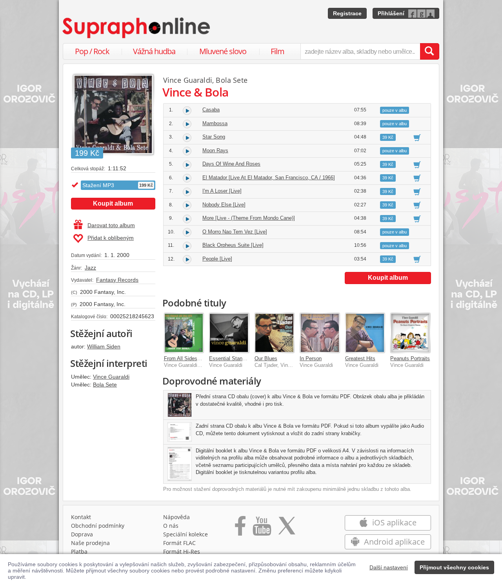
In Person (311, 358)
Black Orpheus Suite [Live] (233, 245)
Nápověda (176, 517)
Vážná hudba (154, 51)
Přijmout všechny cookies (454, 567)
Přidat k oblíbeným (110, 238)
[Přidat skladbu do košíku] (417, 137)
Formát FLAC (179, 543)
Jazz (90, 267)
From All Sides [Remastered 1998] (203, 358)
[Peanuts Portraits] (410, 333)
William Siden (103, 346)
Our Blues (266, 358)
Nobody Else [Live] (224, 205)
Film (277, 51)
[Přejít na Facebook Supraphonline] (240, 528)
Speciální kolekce (185, 534)
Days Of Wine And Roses (231, 164)
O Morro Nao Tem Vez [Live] (234, 232)
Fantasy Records (117, 280)
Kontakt (81, 517)
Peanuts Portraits (410, 358)
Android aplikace (393, 541)
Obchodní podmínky (97, 525)
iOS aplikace (393, 522)
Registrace (347, 13)
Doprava (82, 534)
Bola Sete (105, 384)
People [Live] (217, 259)
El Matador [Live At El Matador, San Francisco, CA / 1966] (268, 177)
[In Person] (319, 333)
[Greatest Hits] (365, 333)
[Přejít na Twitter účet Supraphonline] (286, 528)
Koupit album (113, 203)
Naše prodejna (90, 543)
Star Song (213, 137)
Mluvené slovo (222, 51)
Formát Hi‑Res (181, 551)
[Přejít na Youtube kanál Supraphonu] (261, 528)
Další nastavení (388, 567)
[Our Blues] (274, 333)
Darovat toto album (111, 225)
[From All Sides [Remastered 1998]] (184, 333)
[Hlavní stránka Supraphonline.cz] (136, 28)
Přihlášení (391, 13)
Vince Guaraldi (111, 377)
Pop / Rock (92, 51)
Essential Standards (232, 358)
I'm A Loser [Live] (222, 191)
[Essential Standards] (229, 333)
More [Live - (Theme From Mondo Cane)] (248, 218)
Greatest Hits (360, 358)
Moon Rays (215, 150)
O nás (170, 525)
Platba (79, 551)
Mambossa (214, 123)
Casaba (211, 110)
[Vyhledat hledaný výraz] (429, 51)
